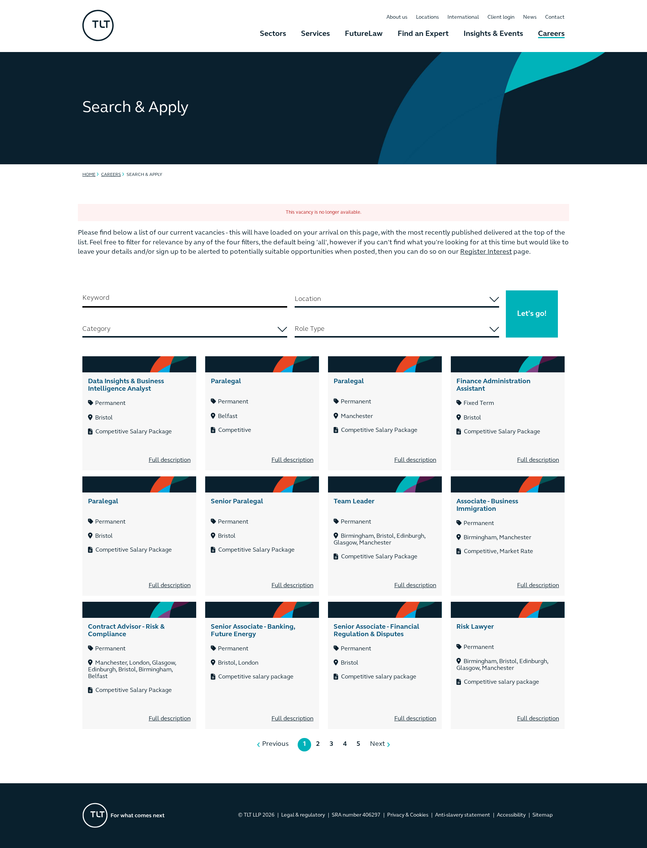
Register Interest (486, 252)
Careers (551, 34)
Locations (427, 17)
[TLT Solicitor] (98, 26)
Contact (555, 17)
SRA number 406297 (356, 815)
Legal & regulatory (303, 815)
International (463, 17)
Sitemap (542, 815)
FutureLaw (364, 34)
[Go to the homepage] (123, 815)
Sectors (273, 34)
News (530, 17)
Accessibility (511, 815)
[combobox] (397, 300)
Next (377, 744)
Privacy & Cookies (407, 815)
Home (88, 175)
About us (396, 17)
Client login (500, 17)
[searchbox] (397, 299)
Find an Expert (423, 34)
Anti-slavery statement (462, 815)
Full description (170, 460)
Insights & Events (493, 34)
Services (315, 34)
